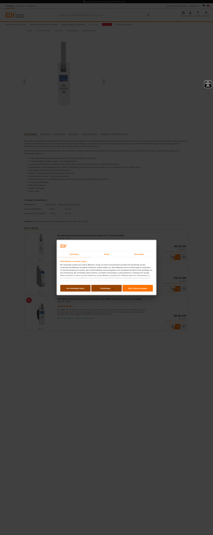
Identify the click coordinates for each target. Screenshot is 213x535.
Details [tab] (106, 254)
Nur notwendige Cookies (75, 288)
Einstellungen (105, 288)
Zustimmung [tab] (74, 254)
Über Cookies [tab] (139, 254)
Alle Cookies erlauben (137, 288)
